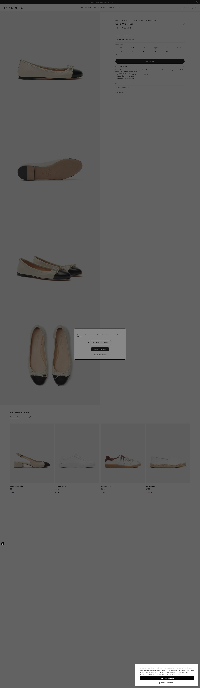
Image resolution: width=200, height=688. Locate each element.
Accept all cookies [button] (167, 678)
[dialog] (100, 344)
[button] (167, 683)
